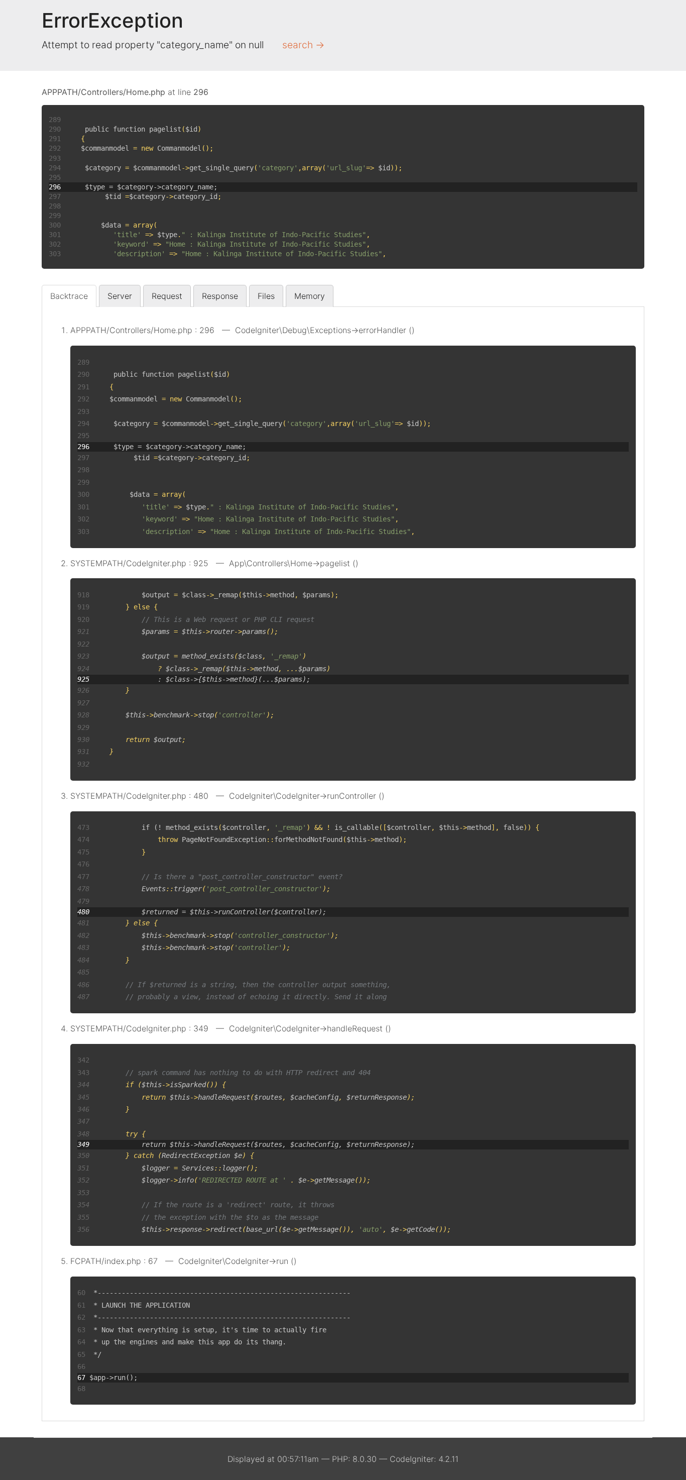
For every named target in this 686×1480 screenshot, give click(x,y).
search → (303, 45)
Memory (309, 296)
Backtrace (69, 296)
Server (119, 296)
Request (167, 296)
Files (266, 296)
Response (220, 296)
